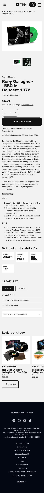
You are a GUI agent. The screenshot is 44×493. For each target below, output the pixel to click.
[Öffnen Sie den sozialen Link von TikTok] (30, 420)
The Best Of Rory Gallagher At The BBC (14, 371)
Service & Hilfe (22, 450)
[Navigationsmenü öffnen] (4, 4)
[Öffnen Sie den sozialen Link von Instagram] (19, 420)
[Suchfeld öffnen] (32, 4)
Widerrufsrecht (22, 454)
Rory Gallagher (8, 77)
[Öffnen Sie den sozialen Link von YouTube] (24, 420)
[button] (22, 314)
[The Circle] (22, 4)
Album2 (21, 288)
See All (12, 384)
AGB (22, 461)
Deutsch (20, 482)
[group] (17, 62)
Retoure (22, 458)
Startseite (6, 11)
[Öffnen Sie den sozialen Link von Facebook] (14, 420)
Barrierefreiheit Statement (22, 472)
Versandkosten (27, 105)
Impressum (22, 468)
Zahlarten (22, 447)
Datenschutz (22, 465)
